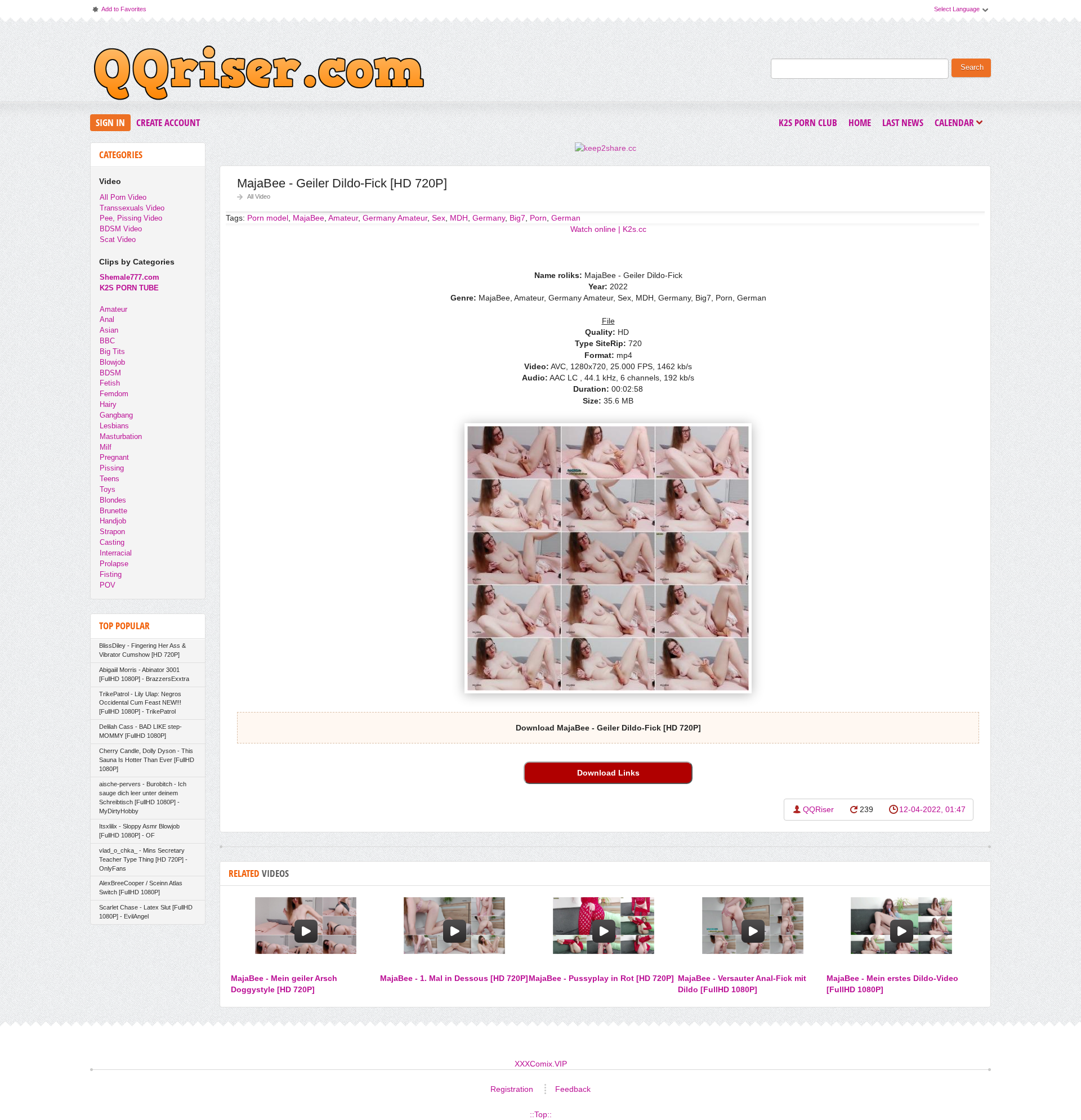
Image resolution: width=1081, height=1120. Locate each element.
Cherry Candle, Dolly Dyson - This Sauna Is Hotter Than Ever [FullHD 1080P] (146, 759)
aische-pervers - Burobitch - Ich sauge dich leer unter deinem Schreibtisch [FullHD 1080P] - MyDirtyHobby (142, 797)
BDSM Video (121, 229)
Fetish (110, 383)
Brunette (113, 511)
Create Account (168, 122)
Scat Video (118, 239)
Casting (112, 542)
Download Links (608, 772)
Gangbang (116, 415)
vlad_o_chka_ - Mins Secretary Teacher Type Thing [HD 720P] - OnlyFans (143, 859)
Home (859, 122)
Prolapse (114, 563)
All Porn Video (123, 197)
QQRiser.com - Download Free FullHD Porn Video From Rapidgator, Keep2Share (259, 75)
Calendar (957, 123)
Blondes (113, 500)
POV (107, 585)
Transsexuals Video (132, 208)
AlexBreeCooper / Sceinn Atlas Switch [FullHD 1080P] (140, 887)
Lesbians (114, 426)
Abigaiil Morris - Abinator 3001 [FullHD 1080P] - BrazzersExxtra (144, 674)
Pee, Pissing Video (131, 218)
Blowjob (112, 362)
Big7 (517, 217)
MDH (459, 217)
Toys (107, 489)
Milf (105, 447)
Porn (538, 217)
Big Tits (112, 351)
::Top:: (541, 1114)
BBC (107, 341)
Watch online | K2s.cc (608, 229)
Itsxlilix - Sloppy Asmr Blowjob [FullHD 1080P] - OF (139, 831)
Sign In (110, 122)
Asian (109, 330)
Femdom (114, 393)
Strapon (112, 531)
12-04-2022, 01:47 (932, 809)
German (565, 217)
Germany (488, 217)
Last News (902, 122)
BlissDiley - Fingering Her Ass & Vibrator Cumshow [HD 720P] (142, 650)
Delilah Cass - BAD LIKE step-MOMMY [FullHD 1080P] (140, 731)
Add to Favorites (118, 11)
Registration (511, 1089)
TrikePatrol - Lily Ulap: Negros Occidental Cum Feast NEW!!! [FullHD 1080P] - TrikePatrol (140, 703)
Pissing (112, 468)
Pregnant (114, 457)
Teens (109, 478)
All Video (258, 196)
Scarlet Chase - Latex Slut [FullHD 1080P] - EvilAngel (146, 912)
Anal (107, 319)
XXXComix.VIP (541, 1063)
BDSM (110, 373)
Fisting (111, 574)
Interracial (116, 553)
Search (972, 67)
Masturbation (121, 436)
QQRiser (818, 809)
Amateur (113, 309)
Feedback (573, 1089)
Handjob (113, 521)
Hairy (108, 404)
